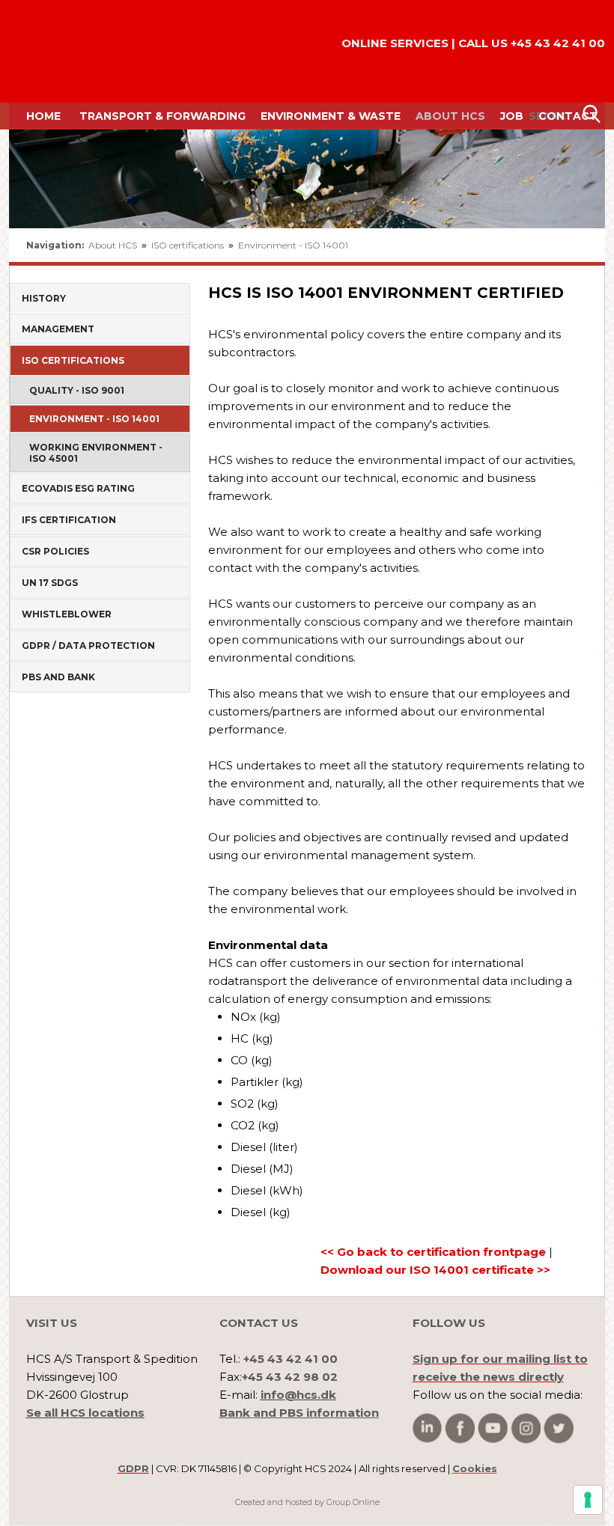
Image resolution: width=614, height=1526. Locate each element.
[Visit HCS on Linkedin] (427, 1428)
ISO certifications (188, 245)
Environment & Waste (331, 116)
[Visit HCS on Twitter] (559, 1428)
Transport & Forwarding (162, 116)
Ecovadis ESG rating (78, 488)
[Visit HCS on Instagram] (526, 1428)
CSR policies (55, 551)
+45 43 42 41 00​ (558, 43)
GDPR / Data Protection (88, 645)
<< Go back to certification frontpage (433, 1252)
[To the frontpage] (51, 51)
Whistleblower (67, 614)
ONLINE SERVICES (395, 43)
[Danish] (545, 245)
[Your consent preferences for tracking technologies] (588, 1500)
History (44, 298)
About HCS (450, 116)
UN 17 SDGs (50, 582)
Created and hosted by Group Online (307, 1502)
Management (58, 329)
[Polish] (578, 245)
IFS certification (69, 519)
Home (43, 116)
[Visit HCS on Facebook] (460, 1428)
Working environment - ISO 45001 (95, 453)
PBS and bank (58, 677)
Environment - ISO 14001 (293, 245)
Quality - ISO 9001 (76, 390)
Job (511, 116)
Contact (568, 116)
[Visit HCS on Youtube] (493, 1428)
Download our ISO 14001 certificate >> (435, 1270)
